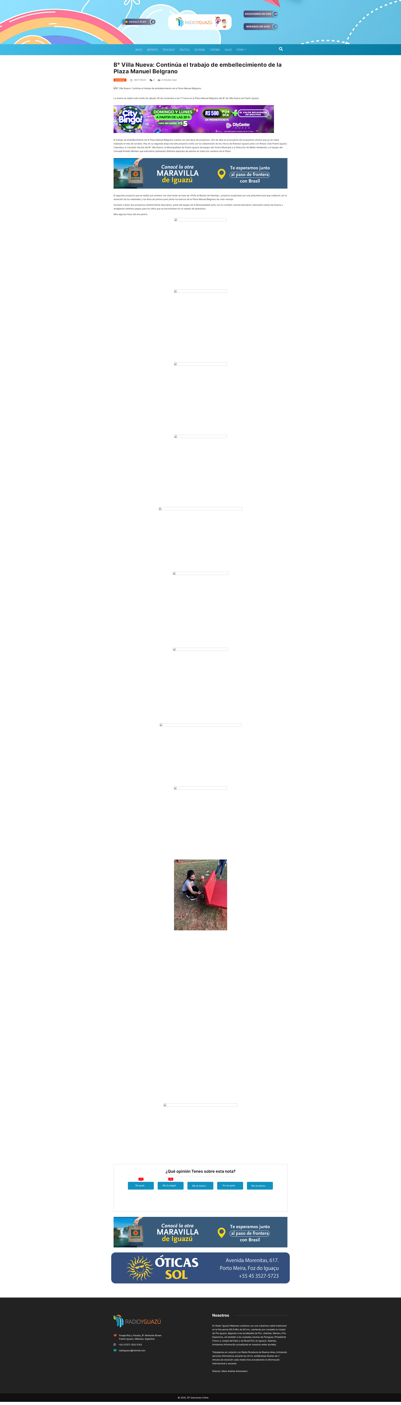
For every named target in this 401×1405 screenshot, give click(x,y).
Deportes (152, 49)
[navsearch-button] (281, 50)
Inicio (138, 49)
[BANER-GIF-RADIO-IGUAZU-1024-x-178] (194, 118)
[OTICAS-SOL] (200, 1267)
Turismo (215, 49)
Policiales (169, 49)
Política (185, 49)
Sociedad (199, 49)
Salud (228, 49)
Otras (240, 49)
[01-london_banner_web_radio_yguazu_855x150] (200, 173)
